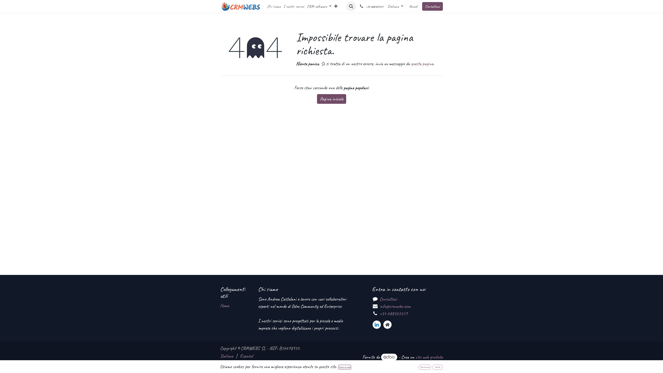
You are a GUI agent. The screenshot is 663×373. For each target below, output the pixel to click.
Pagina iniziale (331, 99)
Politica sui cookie (344, 367)
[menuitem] (274, 6)
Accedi (413, 6)
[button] (351, 6)
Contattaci (432, 6)
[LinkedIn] (377, 325)
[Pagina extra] (387, 325)
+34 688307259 (394, 313)
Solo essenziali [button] (425, 367)
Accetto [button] (437, 367)
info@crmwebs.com (395, 306)
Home (224, 306)
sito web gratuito (429, 357)
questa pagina (422, 64)
